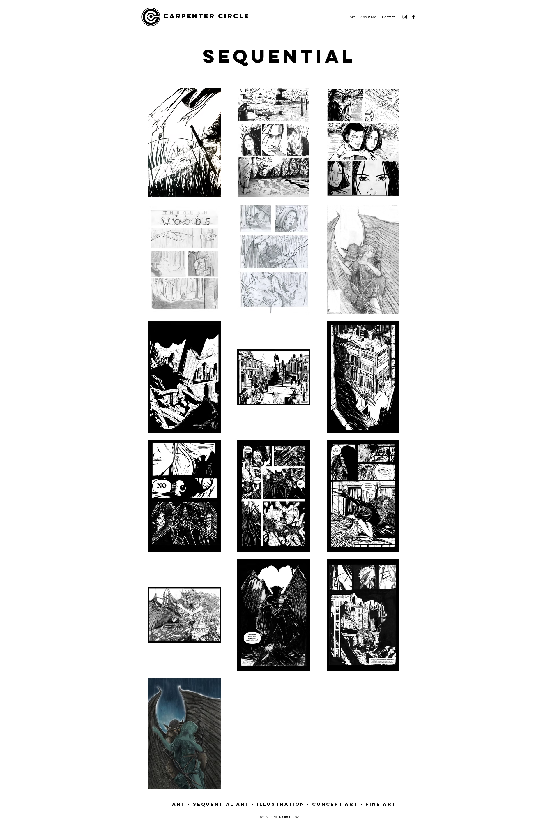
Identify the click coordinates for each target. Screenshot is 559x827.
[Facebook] (413, 17)
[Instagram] (405, 17)
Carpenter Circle (206, 16)
